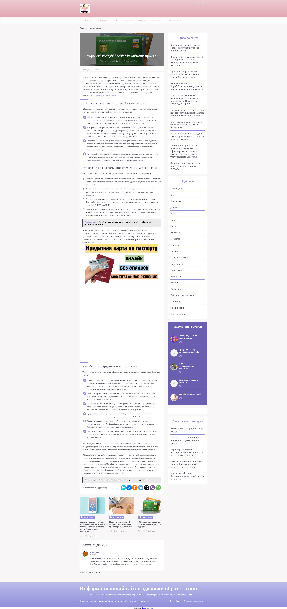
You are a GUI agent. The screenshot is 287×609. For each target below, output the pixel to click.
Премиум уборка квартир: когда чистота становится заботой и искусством (184, 74)
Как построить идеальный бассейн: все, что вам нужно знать (187, 452)
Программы (94, 28)
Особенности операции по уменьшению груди (185, 440)
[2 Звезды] (101, 488)
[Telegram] (140, 487)
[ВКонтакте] (129, 487)
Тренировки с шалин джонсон (188, 381)
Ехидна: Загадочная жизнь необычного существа (187, 476)
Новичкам (128, 21)
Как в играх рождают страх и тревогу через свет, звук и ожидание (186, 124)
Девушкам (102, 21)
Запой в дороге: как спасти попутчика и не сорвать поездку (185, 166)
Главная (202, 3)
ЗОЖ (173, 213)
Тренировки (86, 21)
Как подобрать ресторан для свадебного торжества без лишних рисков (186, 48)
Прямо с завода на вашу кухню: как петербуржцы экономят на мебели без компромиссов (187, 113)
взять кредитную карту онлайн (103, 95)
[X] (146, 487)
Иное (173, 219)
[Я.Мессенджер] (123, 487)
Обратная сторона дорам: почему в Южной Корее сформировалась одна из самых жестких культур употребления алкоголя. (184, 151)
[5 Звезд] (106, 488)
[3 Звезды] (102, 488)
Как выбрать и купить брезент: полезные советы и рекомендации (186, 464)
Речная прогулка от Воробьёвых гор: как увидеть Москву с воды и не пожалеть (186, 86)
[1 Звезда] (99, 488)
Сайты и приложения (182, 295)
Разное (174, 282)
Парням (114, 21)
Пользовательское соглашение (195, 601)
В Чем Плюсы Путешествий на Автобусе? (186, 366)
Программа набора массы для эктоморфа (189, 350)
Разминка (175, 276)
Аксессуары (177, 188)
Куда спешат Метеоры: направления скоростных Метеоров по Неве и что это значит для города (185, 99)
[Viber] (152, 487)
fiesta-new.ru (147, 608)
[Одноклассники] (135, 487)
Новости (175, 238)
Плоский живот (179, 257)
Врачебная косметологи (190, 394)
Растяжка (175, 288)
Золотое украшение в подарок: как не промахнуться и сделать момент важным (187, 136)
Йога (173, 226)
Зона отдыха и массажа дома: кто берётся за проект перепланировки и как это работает (186, 61)
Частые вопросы (173, 21)
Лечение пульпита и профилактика (188, 336)
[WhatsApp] (158, 487)
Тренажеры (176, 301)
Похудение (155, 21)
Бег (172, 194)
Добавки (175, 207)
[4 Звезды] (104, 488)
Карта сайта (174, 601)
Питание (141, 21)
